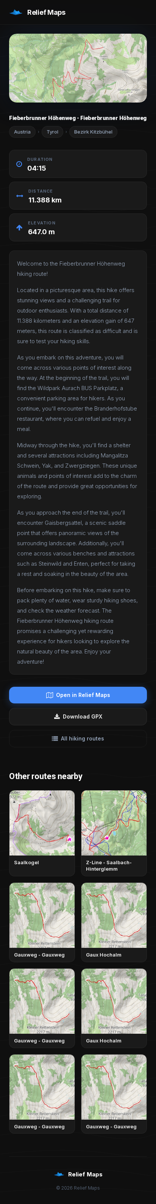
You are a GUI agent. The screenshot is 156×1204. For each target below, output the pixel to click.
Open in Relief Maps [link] (83, 695)
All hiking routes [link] (82, 738)
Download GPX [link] (82, 716)
